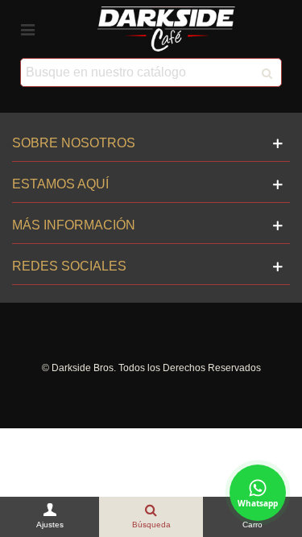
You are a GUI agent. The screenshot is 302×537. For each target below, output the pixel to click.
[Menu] (27, 29)
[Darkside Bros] (166, 28)
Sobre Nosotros (73, 143)
